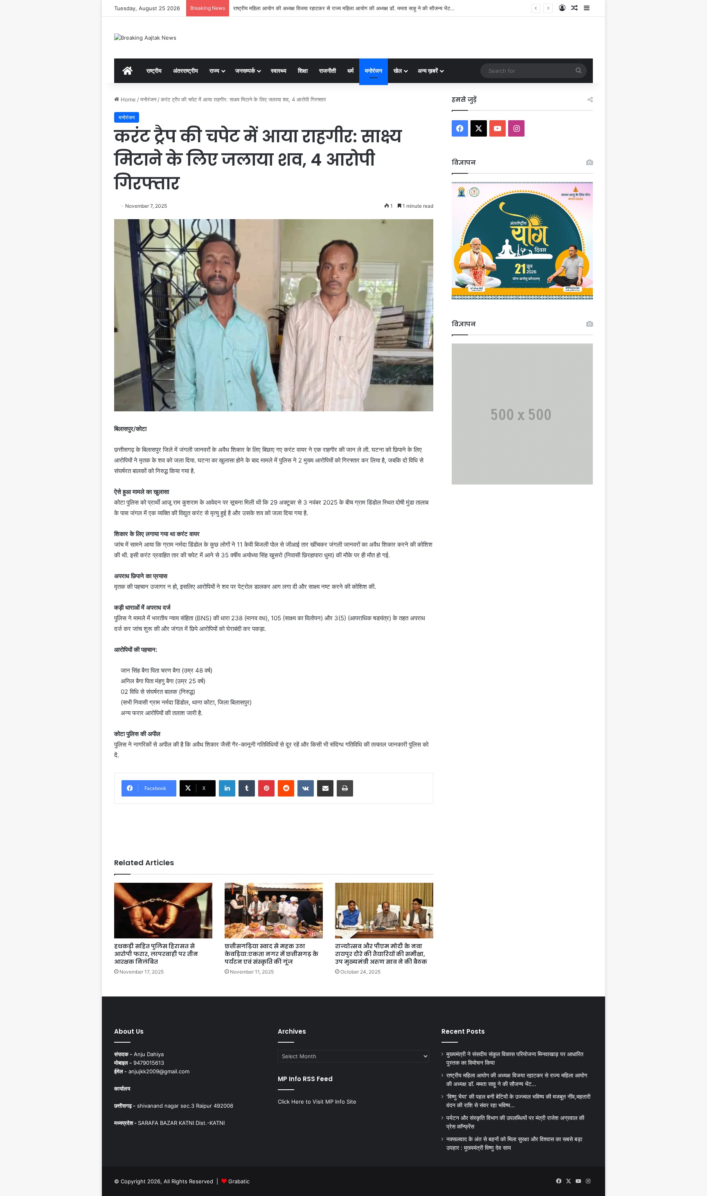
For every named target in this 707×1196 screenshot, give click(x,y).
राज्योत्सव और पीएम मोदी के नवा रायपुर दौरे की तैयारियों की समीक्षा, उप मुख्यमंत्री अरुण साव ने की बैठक (381, 954)
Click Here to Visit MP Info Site (317, 1101)
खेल (398, 70)
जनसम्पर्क (245, 70)
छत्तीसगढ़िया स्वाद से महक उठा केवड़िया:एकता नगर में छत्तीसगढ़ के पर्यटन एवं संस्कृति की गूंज (271, 954)
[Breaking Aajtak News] (145, 37)
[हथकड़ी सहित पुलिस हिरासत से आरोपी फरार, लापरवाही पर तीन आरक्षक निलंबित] (163, 910)
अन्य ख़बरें (428, 70)
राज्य (214, 70)
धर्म (350, 70)
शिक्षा (303, 70)
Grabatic (239, 1181)
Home (127, 99)
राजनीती (327, 70)
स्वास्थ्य (278, 70)
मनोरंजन (373, 70)
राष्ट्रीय (154, 70)
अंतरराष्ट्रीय (185, 70)
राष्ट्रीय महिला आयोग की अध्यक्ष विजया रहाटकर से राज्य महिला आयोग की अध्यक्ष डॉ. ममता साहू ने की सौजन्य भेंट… (344, 8)
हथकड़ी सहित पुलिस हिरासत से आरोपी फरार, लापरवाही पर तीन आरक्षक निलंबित (156, 954)
